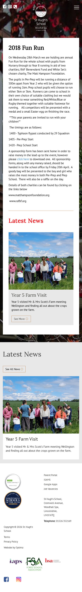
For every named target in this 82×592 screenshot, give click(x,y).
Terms (7, 537)
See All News (13, 369)
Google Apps (50, 484)
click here (23, 159)
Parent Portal (50, 475)
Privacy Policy (11, 541)
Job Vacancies (51, 488)
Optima (19, 547)
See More (19, 319)
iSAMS (47, 479)
